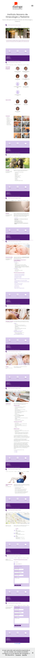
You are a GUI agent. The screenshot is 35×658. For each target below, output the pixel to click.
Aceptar (18, 655)
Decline (24, 655)
